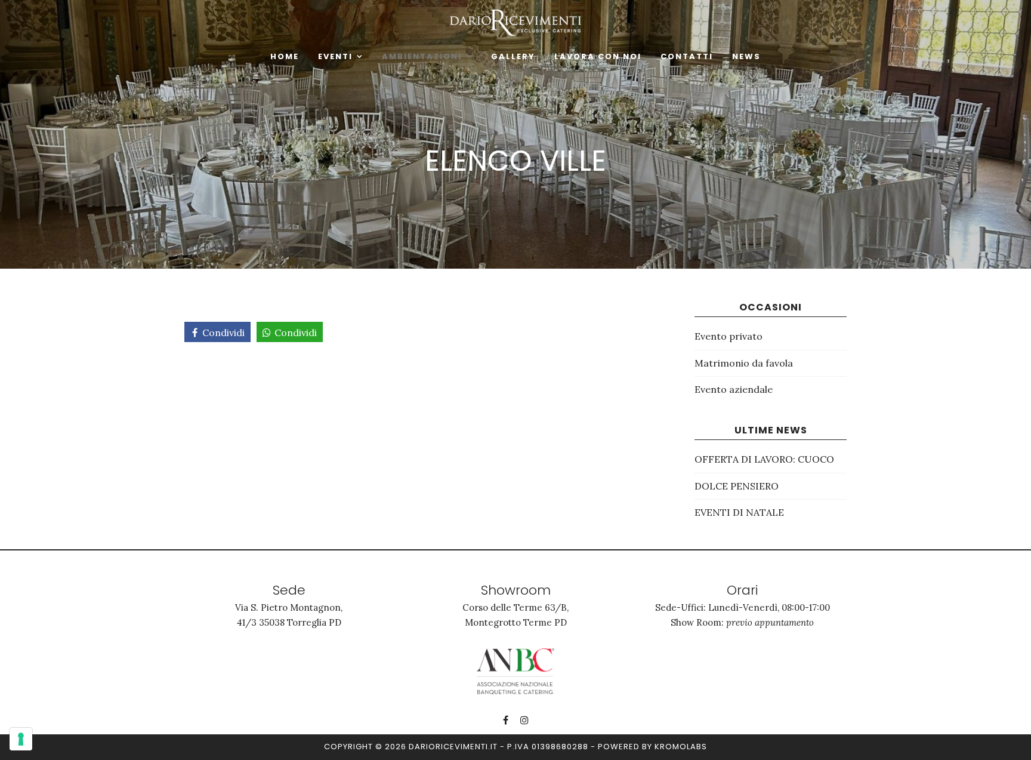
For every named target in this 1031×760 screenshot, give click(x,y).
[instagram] (524, 720)
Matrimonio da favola (743, 363)
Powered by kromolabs (652, 746)
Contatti (686, 56)
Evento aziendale (733, 389)
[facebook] (505, 720)
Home (284, 56)
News (746, 56)
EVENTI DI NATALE (739, 512)
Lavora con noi (597, 56)
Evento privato (728, 336)
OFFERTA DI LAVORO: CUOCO (764, 459)
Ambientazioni (422, 56)
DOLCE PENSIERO (736, 486)
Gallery (513, 56)
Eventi (335, 56)
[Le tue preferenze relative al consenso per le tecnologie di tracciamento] (21, 739)
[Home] (515, 21)
